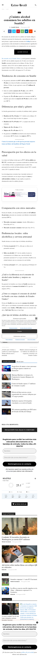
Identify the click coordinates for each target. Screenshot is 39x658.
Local (7, 9)
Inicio (3, 9)
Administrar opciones (19, 336)
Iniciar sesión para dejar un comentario (19, 430)
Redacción (4, 569)
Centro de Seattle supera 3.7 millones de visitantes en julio (24, 385)
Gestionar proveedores (13, 328)
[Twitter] (14, 31)
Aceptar (19, 331)
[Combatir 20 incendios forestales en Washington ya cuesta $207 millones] (19, 526)
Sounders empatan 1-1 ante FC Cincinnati (23, 579)
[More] (35, 31)
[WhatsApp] (22, 31)
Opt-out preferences (9, 339)
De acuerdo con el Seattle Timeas (11, 58)
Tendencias (5, 342)
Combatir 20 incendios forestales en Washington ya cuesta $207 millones (16, 538)
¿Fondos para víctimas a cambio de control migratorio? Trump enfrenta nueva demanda (10, 352)
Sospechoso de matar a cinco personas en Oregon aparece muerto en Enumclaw (24, 368)
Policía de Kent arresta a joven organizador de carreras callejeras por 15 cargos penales (24, 394)
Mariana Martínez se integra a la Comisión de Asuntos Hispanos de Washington (23, 377)
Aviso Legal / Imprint (31, 339)
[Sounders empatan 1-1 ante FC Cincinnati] (5, 582)
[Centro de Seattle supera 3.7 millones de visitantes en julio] (6, 386)
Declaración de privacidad (20, 339)
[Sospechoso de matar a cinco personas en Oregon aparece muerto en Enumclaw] (6, 368)
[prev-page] (3, 418)
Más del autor (20, 361)
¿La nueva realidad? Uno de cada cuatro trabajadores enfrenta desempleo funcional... (10, 618)
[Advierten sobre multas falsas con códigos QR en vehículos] (19, 554)
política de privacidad (27, 652)
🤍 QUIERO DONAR (19, 504)
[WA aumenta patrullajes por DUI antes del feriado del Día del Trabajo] (6, 411)
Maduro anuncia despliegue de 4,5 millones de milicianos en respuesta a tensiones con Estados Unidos (28, 352)
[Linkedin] (26, 31)
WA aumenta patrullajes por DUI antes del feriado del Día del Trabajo (24, 410)
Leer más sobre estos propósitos (26, 328)
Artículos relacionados (8, 361)
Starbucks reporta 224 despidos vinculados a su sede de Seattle (22, 402)
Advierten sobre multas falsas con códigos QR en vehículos (19, 566)
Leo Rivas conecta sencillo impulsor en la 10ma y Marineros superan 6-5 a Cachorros (23, 590)
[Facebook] (10, 31)
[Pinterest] (18, 31)
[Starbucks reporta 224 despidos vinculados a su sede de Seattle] (6, 403)
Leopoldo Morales (15, 27)
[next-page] (6, 418)
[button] (36, 318)
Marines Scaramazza (6, 542)
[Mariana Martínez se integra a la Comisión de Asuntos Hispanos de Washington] (6, 377)
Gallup (28, 41)
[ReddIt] (30, 31)
